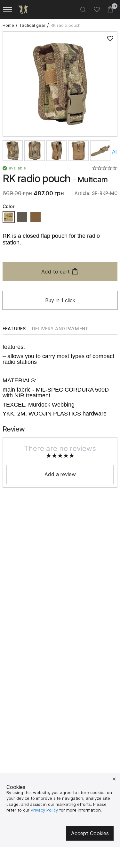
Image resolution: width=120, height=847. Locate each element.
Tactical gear (32, 25)
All (114, 151)
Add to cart (55, 271)
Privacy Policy (44, 810)
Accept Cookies (90, 833)
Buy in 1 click (60, 300)
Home (8, 25)
